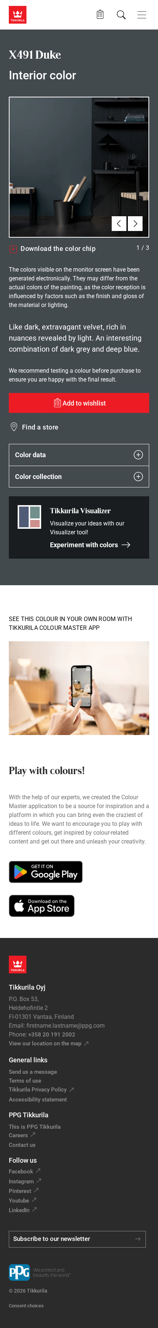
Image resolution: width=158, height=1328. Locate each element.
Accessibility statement (38, 1099)
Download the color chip (58, 248)
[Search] (121, 14)
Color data (30, 455)
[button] (100, 15)
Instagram (21, 1181)
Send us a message (33, 1072)
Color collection (38, 476)
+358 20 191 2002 (51, 1034)
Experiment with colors (84, 545)
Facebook (21, 1171)
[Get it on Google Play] (46, 872)
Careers (18, 1135)
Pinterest (20, 1191)
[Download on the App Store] (42, 906)
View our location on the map (45, 1043)
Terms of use (25, 1080)
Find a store (40, 427)
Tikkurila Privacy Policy (38, 1089)
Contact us (22, 1145)
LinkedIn (19, 1210)
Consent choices (26, 1305)
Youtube (19, 1200)
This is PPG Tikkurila (35, 1127)
